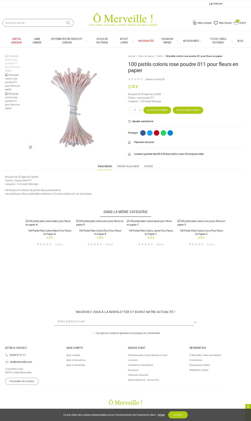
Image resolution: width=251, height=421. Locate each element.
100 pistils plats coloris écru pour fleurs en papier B (100, 232)
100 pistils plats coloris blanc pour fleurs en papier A (49, 232)
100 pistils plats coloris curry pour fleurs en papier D (201, 232)
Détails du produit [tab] (128, 166)
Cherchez (68, 23)
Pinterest (156, 133)
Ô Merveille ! (123, 17)
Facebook (143, 133)
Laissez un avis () (155, 79)
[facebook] (248, 407)
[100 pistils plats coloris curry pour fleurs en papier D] (201, 223)
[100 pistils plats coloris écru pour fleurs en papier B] (100, 223)
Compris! (177, 414)
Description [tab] (105, 166)
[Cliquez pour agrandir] (30, 147)
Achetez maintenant (188, 110)
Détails (161, 415)
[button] (16, 256)
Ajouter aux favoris (143, 121)
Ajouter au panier (157, 110)
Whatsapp (163, 133)
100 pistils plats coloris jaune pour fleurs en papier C (151, 232)
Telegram (170, 133)
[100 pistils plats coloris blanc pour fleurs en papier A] (50, 223)
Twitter (149, 133)
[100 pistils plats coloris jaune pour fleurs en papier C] (151, 223)
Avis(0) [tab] (148, 166)
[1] (195, 321)
